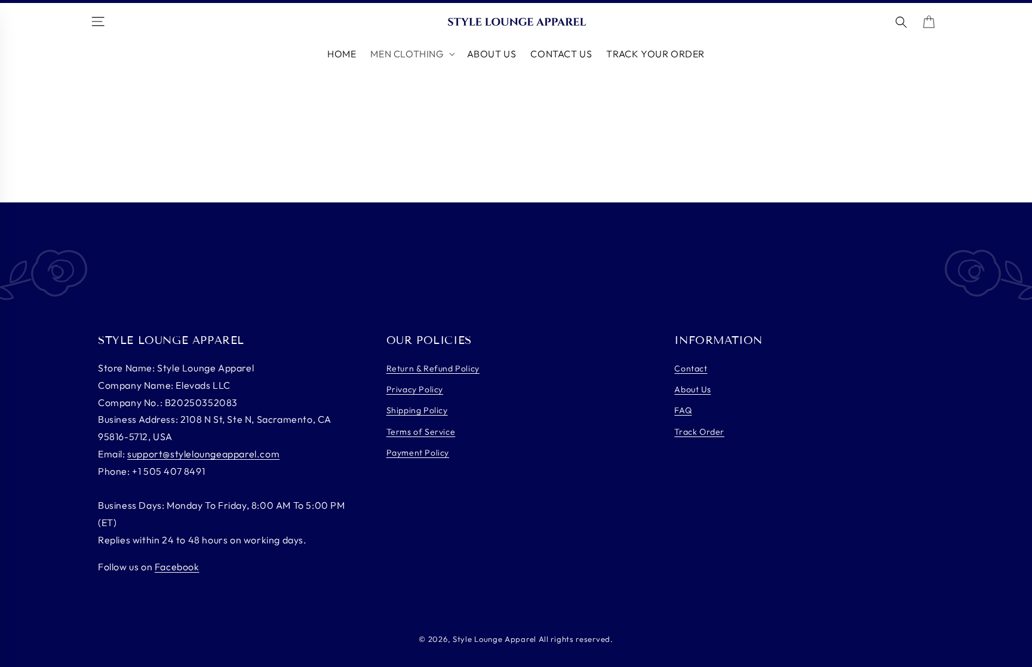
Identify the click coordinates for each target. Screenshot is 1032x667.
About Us (692, 389)
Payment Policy (417, 452)
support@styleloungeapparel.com (203, 454)
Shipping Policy (417, 410)
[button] (411, 54)
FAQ (683, 410)
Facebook (177, 567)
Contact (690, 368)
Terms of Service (421, 431)
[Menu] (100, 22)
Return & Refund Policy (433, 368)
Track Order (699, 431)
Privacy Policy (414, 389)
